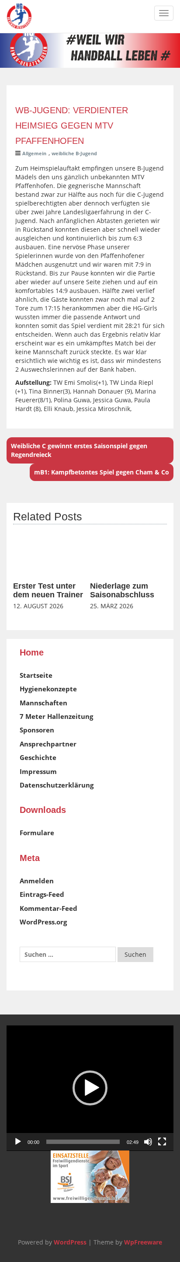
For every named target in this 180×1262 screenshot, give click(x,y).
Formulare (37, 832)
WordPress (70, 1242)
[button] (90, 1087)
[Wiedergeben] (18, 1141)
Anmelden (37, 880)
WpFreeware (143, 1242)
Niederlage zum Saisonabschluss (122, 590)
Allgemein (34, 153)
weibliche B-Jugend (74, 153)
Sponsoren (37, 729)
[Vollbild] (162, 1141)
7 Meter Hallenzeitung (56, 716)
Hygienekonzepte (48, 688)
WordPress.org (43, 921)
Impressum (38, 771)
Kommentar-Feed (48, 908)
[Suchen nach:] (68, 954)
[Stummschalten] (148, 1141)
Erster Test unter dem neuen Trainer (48, 590)
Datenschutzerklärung (56, 785)
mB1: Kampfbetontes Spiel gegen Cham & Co (101, 472)
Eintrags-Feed (42, 894)
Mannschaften (43, 702)
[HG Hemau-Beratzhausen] (19, 16)
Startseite (36, 675)
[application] (90, 1088)
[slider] (83, 1142)
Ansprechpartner (48, 743)
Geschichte (38, 757)
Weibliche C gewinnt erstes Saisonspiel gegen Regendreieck (79, 450)
